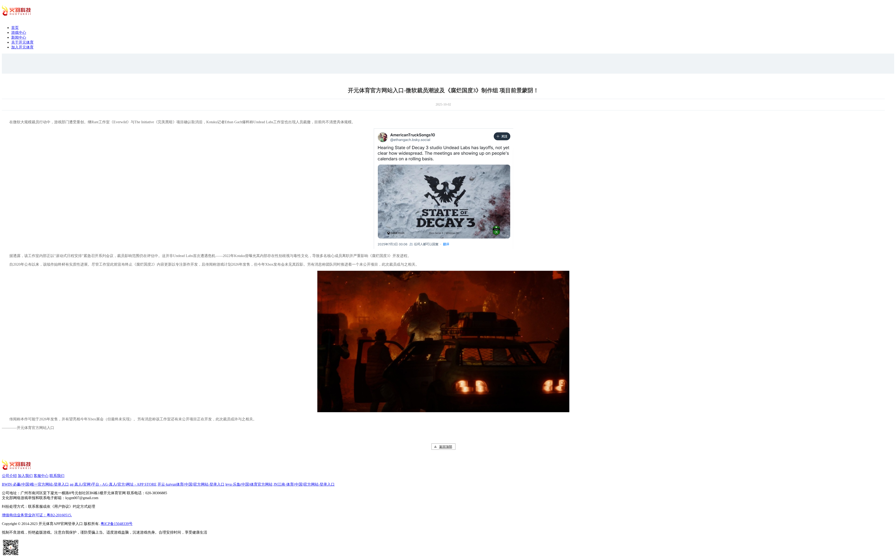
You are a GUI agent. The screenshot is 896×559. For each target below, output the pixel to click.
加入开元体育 (22, 47)
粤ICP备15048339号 (117, 524)
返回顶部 (445, 447)
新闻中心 (18, 37)
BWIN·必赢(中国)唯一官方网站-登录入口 (35, 484)
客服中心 (41, 476)
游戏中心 (18, 32)
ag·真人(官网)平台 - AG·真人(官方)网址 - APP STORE (113, 484)
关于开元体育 (22, 42)
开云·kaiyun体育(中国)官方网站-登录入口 (191, 484)
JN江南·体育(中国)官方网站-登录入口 (304, 484)
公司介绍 (9, 476)
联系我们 (56, 476)
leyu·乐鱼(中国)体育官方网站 (249, 484)
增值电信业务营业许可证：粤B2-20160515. (37, 515)
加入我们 (25, 476)
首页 (15, 28)
